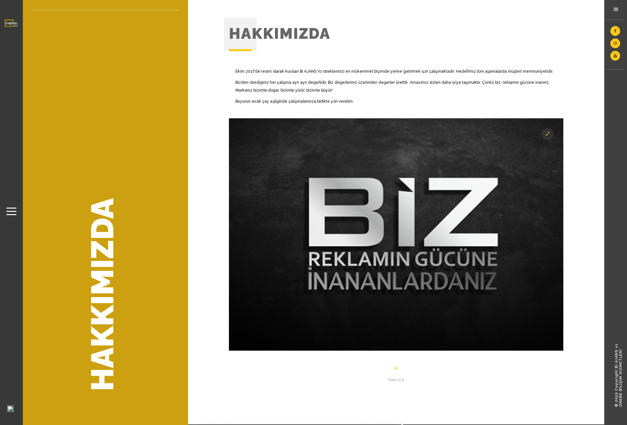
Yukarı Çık (396, 379)
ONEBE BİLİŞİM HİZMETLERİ (621, 378)
